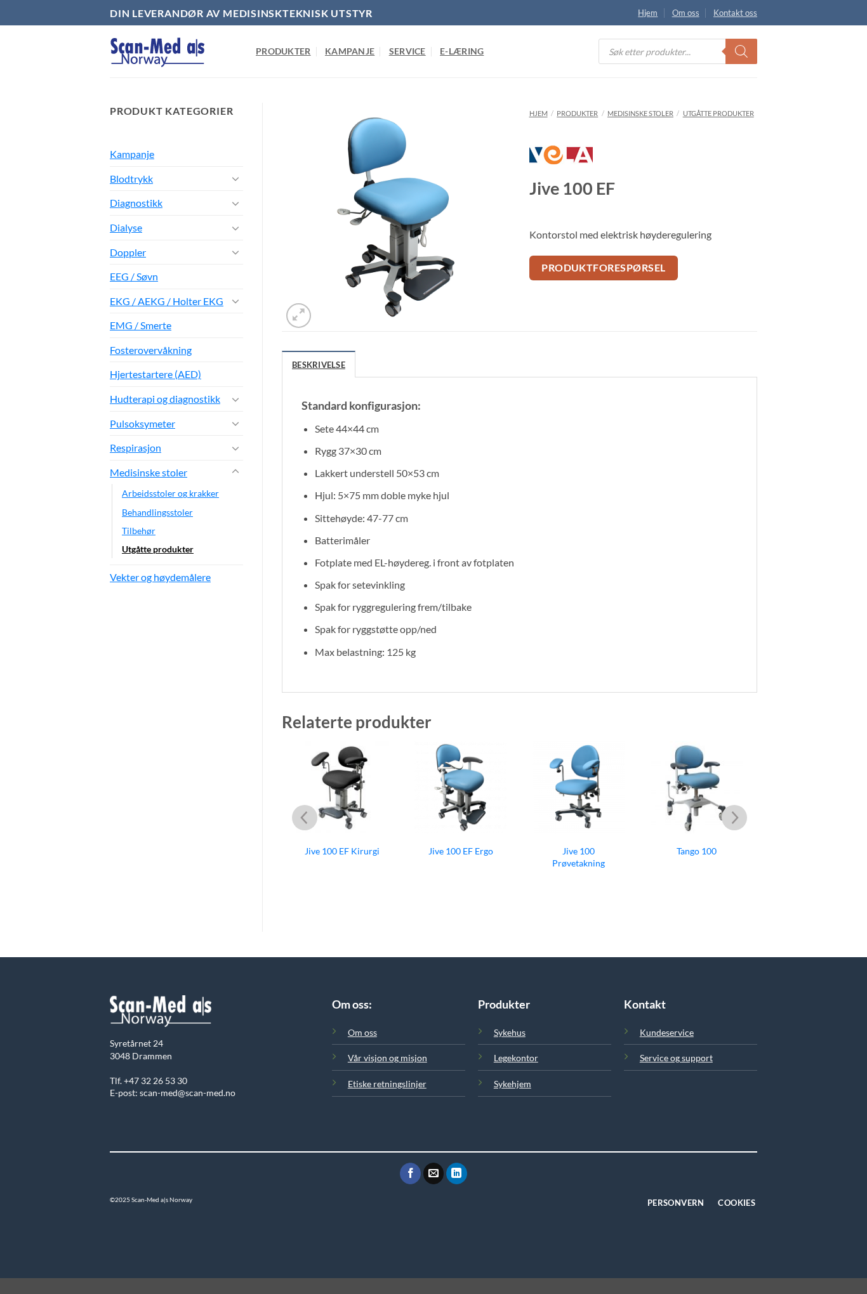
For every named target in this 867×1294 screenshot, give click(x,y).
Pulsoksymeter (142, 423)
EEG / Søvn (134, 276)
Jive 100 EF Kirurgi (342, 851)
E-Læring (462, 51)
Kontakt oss (735, 13)
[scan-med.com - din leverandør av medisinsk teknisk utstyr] (173, 51)
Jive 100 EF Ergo (460, 851)
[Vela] (561, 161)
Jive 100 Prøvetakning (578, 857)
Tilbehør (139, 530)
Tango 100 (697, 851)
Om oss (685, 13)
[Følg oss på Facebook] (410, 1173)
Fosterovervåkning (151, 350)
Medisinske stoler (148, 472)
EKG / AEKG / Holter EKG (166, 301)
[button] (298, 315)
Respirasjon (135, 447)
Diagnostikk (136, 203)
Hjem (648, 13)
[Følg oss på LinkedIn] (456, 1173)
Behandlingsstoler (157, 512)
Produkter (283, 51)
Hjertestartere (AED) (155, 374)
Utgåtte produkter (158, 549)
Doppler (128, 252)
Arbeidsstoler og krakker (170, 493)
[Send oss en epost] (433, 1173)
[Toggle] (235, 178)
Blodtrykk (131, 179)
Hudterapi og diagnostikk (165, 399)
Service (407, 51)
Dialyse (126, 227)
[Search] (741, 51)
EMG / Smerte (140, 325)
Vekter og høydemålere (160, 577)
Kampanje (349, 51)
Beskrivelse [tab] (318, 365)
